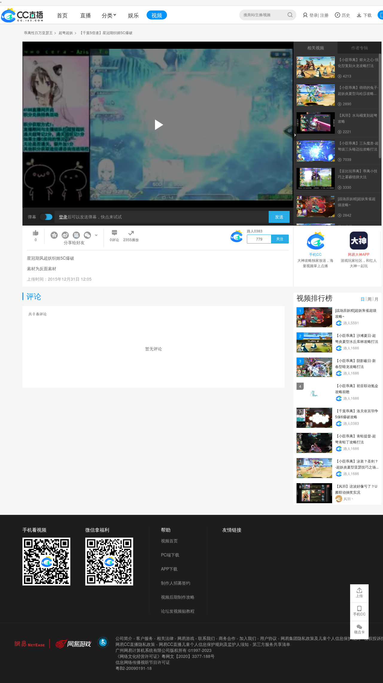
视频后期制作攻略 (177, 597)
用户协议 (268, 638)
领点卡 (359, 631)
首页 (62, 15)
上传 (359, 595)
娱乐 (133, 15)
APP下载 (169, 569)
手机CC (359, 613)
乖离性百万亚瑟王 (38, 32)
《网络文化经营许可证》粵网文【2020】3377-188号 (165, 656)
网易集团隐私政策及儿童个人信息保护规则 (320, 638)
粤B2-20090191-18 (133, 668)
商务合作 (227, 638)
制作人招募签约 (175, 583)
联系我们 (206, 638)
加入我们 (247, 638)
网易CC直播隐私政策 (135, 644)
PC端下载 (170, 555)
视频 (156, 15)
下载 (367, 15)
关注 (279, 239)
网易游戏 (185, 638)
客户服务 (144, 638)
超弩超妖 (66, 32)
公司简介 (123, 638)
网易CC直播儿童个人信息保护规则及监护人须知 (204, 644)
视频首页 (169, 541)
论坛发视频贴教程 (177, 611)
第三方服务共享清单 (271, 644)
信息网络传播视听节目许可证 (142, 662)
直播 (85, 15)
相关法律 (165, 638)
